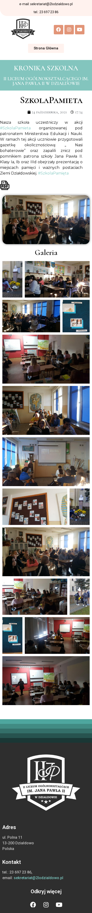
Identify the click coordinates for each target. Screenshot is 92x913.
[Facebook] (58, 29)
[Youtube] (79, 29)
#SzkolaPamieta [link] (15, 128)
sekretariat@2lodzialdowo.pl (38, 878)
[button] (46, 48)
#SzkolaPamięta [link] (53, 173)
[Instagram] (69, 29)
